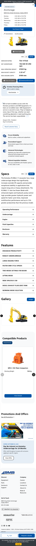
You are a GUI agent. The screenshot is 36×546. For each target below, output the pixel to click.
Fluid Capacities (8, 224)
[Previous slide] (2, 374)
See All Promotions (7, 417)
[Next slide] (34, 316)
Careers (22, 480)
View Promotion (12, 92)
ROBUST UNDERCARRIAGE (12, 256)
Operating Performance (11, 209)
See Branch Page (18, 29)
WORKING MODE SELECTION (13, 290)
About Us (23, 488)
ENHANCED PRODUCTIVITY (12, 251)
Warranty (6, 234)
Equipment (4, 480)
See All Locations (19, 33)
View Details (18, 396)
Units (22, 56)
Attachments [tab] (7, 342)
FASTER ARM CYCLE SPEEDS (12, 266)
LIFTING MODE (8, 276)
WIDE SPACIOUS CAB (10, 281)
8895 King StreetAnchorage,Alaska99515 (16, 13)
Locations (23, 483)
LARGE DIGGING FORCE (11, 261)
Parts (2, 483)
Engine (5, 219)
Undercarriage (8, 214)
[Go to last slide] (1, 316)
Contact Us (23, 485)
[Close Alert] (34, 2)
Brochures (6, 229)
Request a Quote (26, 535)
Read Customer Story (11, 126)
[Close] (33, 5)
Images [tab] (31, 299)
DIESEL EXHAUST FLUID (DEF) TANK (15, 285)
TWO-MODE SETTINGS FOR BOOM (15, 271)
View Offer (8, 458)
